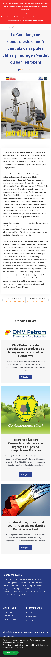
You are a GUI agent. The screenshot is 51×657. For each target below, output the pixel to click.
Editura (29, 613)
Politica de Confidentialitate (9, 614)
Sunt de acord (10, 652)
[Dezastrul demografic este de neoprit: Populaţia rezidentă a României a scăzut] (25, 500)
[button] (46, 27)
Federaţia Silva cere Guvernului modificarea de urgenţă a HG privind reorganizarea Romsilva (25, 445)
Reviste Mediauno (33, 617)
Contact (29, 621)
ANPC (5, 623)
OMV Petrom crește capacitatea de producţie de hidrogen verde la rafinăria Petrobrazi (25, 351)
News (31, 70)
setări (22, 647)
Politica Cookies (9, 619)
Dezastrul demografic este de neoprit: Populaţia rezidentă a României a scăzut (25, 525)
